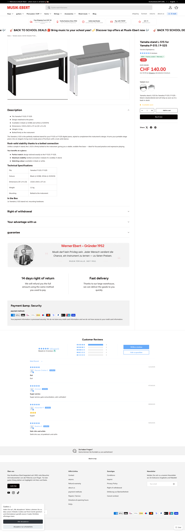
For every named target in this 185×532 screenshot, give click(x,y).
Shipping (152, 73)
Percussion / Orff (33, 14)
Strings (56, 14)
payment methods (75, 492)
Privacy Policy (112, 483)
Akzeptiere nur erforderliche (23, 527)
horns (46, 14)
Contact (144, 14)
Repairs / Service (74, 496)
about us (161, 14)
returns (152, 14)
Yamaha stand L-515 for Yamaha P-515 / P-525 (25, 36)
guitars (18, 14)
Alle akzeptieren (23, 522)
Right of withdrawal (114, 488)
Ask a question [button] (136, 352)
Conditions (111, 475)
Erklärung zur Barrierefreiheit (117, 492)
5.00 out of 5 (54, 349)
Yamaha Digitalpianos (147, 49)
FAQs (70, 504)
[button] (176, 7)
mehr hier (13, 486)
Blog (94, 14)
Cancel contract (113, 496)
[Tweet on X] (147, 127)
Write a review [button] (136, 347)
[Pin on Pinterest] (155, 127)
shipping (135, 14)
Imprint (109, 479)
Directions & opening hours (78, 500)
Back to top (92, 458)
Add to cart (167, 110)
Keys (9, 14)
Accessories (69, 14)
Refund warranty (74, 483)
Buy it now (158, 117)
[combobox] (99, 7)
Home (9, 36)
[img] (35, 367)
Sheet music (82, 14)
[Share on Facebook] (151, 127)
